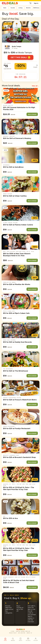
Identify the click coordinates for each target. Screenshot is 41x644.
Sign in (36, 3)
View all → (35, 86)
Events (28, 8)
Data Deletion (21, 633)
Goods (13, 8)
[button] (30, 3)
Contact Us (29, 633)
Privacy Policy (13, 633)
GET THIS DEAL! (19, 57)
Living (20, 8)
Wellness (36, 8)
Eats (4, 8)
